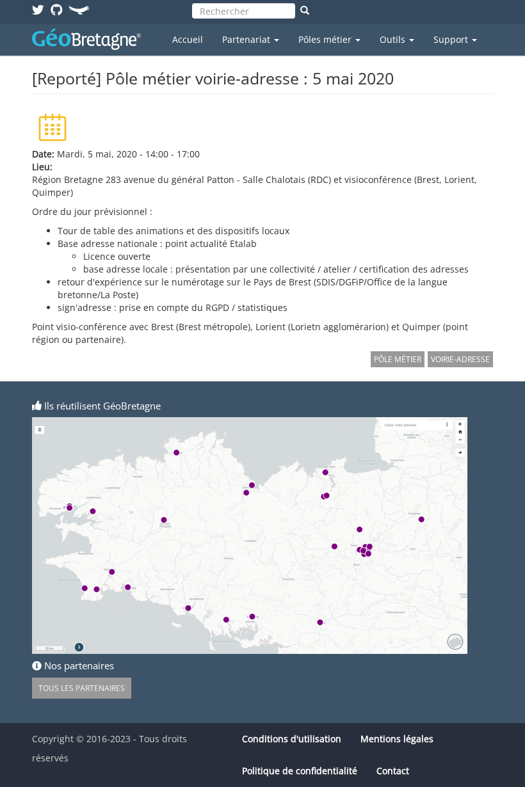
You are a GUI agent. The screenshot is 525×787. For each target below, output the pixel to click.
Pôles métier (326, 39)
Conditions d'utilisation (291, 739)
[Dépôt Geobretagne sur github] (57, 9)
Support (452, 39)
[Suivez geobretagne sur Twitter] (38, 9)
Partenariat (247, 39)
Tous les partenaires (81, 688)
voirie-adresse (460, 359)
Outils (394, 39)
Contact (392, 771)
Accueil (187, 39)
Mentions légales (396, 739)
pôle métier (397, 359)
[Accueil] (91, 39)
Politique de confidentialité (299, 771)
